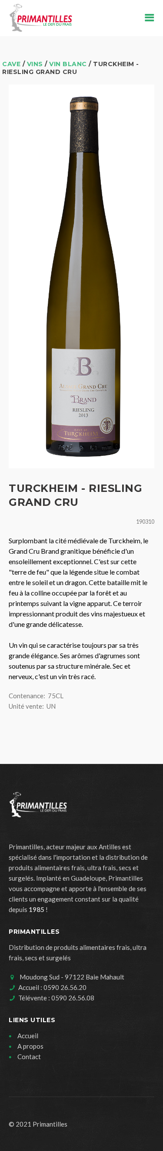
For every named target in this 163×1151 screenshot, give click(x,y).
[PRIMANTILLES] (41, 18)
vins (35, 64)
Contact (29, 1056)
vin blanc (68, 64)
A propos (30, 1046)
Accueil (27, 1036)
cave (11, 64)
